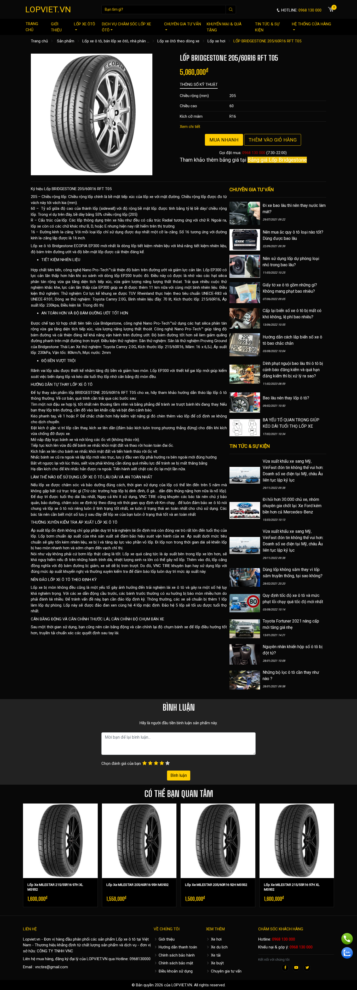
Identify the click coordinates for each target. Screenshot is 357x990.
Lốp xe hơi (216, 41)
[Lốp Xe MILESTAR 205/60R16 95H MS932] (139, 841)
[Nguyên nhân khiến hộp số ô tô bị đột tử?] (244, 654)
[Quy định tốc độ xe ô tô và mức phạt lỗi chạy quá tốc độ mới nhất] (244, 603)
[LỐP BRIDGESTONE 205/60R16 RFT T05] (91, 114)
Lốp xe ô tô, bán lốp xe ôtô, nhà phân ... (115, 41)
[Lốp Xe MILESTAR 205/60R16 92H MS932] (218, 841)
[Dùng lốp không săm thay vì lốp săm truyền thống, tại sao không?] (244, 577)
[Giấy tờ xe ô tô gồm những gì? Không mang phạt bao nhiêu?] (244, 292)
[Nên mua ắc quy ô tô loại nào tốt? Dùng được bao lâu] (244, 239)
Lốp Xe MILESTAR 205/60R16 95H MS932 (137, 885)
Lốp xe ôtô (84, 24)
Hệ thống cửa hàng (311, 24)
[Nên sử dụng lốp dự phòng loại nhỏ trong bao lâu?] (244, 266)
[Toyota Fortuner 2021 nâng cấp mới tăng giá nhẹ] (244, 628)
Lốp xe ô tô (126, 939)
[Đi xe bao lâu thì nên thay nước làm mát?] (244, 213)
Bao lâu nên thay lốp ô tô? (286, 397)
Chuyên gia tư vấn (182, 24)
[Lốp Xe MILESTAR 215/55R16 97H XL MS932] (60, 841)
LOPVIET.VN (48, 9)
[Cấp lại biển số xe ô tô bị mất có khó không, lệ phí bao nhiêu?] (244, 318)
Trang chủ (32, 26)
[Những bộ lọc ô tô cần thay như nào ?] (244, 679)
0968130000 (140, 959)
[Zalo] (347, 953)
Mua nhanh (224, 140)
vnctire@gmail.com (51, 967)
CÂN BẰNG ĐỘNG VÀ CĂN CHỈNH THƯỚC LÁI (70, 619)
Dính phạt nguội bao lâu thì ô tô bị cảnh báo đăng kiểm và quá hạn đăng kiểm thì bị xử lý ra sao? (293, 369)
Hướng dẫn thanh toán (177, 947)
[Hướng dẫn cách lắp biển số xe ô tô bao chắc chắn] (244, 344)
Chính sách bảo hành (176, 955)
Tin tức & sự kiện (267, 27)
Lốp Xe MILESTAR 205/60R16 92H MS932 (216, 885)
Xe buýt (217, 963)
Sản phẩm (65, 41)
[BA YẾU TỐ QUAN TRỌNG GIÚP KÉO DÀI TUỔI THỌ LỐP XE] (244, 427)
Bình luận (178, 775)
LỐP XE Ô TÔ (81, 384)
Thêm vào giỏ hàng (273, 140)
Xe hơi (216, 939)
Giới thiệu (56, 27)
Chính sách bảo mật (175, 963)
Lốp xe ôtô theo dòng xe (178, 41)
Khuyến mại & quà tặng (224, 27)
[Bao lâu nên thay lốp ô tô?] (244, 402)
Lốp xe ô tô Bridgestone (52, 246)
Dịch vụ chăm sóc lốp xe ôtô (126, 27)
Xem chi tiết (190, 126)
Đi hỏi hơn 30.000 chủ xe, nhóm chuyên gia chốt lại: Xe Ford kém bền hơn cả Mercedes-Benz (292, 505)
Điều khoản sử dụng (175, 971)
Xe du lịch (219, 947)
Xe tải (215, 955)
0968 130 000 (253, 152)
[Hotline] (347, 938)
